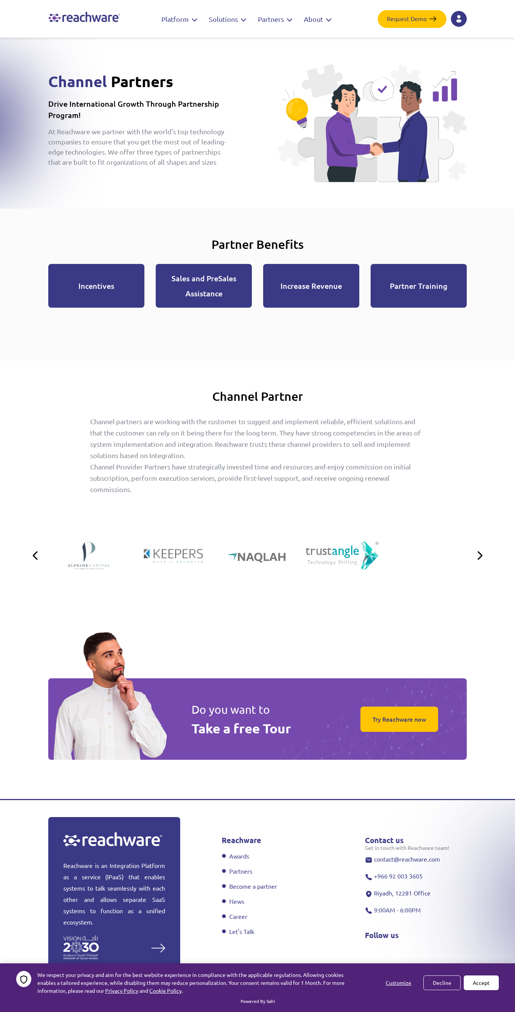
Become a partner (253, 886)
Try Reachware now (399, 719)
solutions (224, 19)
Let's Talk (241, 931)
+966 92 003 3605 (398, 876)
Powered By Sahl (258, 1001)
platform (175, 19)
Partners (240, 871)
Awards (239, 856)
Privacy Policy (121, 990)
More (139, 947)
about (314, 19)
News (236, 901)
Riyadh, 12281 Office (402, 893)
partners (271, 19)
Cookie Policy (165, 990)
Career (238, 916)
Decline (442, 982)
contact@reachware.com (407, 859)
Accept (481, 982)
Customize (398, 982)
